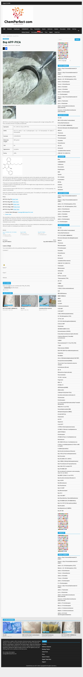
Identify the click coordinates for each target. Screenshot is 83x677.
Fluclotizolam (61, 397)
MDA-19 (60, 382)
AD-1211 (60, 280)
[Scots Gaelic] (64, 55)
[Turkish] (67, 57)
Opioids (44, 29)
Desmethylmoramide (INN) (64, 409)
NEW (4, 29)
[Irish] (59, 49)
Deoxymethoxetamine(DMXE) (65, 360)
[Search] (78, 30)
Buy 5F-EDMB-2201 (62, 468)
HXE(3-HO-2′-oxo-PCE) (63, 406)
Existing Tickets (46, 649)
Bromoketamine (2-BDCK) (64, 331)
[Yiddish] (63, 58)
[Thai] (66, 57)
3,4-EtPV (60, 303)
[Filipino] (67, 44)
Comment (5, 250)
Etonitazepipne (66, 91)
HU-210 (29, 301)
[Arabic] (61, 43)
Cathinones (49, 29)
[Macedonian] (64, 50)
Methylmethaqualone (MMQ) (65, 411)
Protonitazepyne (62, 138)
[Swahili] (59, 57)
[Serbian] (64, 53)
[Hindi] (62, 47)
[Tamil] (63, 57)
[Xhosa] (62, 58)
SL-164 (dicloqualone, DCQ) (69, 76)
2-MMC (59, 283)
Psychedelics (37, 29)
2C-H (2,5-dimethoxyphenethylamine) (67, 321)
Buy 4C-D (60, 493)
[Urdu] (58, 58)
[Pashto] (67, 52)
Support (51, 32)
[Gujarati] (66, 46)
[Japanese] (62, 49)
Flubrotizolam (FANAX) (63, 348)
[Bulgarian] (64, 43)
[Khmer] (66, 49)
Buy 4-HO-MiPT (61, 495)
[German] (63, 46)
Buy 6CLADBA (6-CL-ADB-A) (64, 458)
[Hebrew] (61, 47)
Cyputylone (60, 353)
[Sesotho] (67, 53)
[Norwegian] (66, 52)
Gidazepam (60, 286)
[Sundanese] (58, 57)
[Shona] (66, 53)
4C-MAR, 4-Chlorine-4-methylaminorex (67, 429)
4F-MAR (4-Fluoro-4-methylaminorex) (67, 437)
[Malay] (58, 52)
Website (5, 277)
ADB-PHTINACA (61, 432)
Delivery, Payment (25, 32)
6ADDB (59, 301)
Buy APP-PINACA (41, 232)
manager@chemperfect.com (25, 212)
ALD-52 (59, 419)
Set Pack (74, 29)
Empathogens (17, 29)
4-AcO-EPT (60, 424)
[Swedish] (61, 57)
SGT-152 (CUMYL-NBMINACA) (11, 301)
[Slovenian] (62, 55)
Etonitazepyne (61, 434)
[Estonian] (66, 44)
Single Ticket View (46, 659)
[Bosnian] (63, 43)
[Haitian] (67, 46)
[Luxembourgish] (63, 50)
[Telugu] (64, 57)
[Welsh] (61, 58)
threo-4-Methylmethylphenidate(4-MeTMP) (68, 358)
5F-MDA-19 (60, 385)
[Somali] (66, 55)
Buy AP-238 (60, 510)
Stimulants (9, 29)
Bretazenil (60, 148)
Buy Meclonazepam (62, 490)
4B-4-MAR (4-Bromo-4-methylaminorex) (67, 442)
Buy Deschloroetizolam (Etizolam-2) (66, 478)
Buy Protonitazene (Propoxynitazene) (67, 463)
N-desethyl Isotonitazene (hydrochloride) (68, 333)
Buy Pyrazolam (61, 456)
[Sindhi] (58, 55)
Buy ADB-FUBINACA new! (50, 240)
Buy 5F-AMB (23, 232)
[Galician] (62, 46)
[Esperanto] (64, 44)
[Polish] (59, 53)
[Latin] (59, 50)
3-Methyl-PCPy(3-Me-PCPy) (64, 392)
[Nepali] (64, 52)
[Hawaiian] (59, 47)
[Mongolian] (62, 52)
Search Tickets (46, 656)
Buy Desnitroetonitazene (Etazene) (66, 451)
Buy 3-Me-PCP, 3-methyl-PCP (65, 466)
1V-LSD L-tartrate (62, 377)
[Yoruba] (64, 58)
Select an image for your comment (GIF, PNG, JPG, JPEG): (16, 285)
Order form (15, 199)
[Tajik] (62, 57)
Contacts (41, 32)
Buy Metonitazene (62, 483)
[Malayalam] (67, 50)
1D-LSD (59, 117)
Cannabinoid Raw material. (47, 301)
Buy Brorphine (61, 505)
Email (4, 272)
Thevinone (60, 133)
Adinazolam (60, 270)
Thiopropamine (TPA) (63, 278)
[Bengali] (62, 43)
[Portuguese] (61, 53)
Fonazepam (60, 265)
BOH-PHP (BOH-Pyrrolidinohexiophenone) (68, 350)
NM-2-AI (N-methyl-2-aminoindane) (66, 120)
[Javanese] (63, 49)
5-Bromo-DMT (61, 323)
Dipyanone (60, 421)
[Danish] (61, 44)
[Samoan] (63, 55)
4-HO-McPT (61, 311)
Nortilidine (60, 355)
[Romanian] (63, 53)
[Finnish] (58, 46)
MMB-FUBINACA (62, 296)
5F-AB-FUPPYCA (62, 414)
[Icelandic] (66, 47)
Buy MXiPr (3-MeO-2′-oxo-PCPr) (66, 475)
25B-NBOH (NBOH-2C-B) (63, 328)
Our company (34, 32)
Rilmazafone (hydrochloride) (65, 372)
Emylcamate (61, 416)
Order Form (57, 32)
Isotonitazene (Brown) (63, 367)
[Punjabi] (62, 53)
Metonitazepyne (62, 135)
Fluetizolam (65, 101)
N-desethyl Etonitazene (63, 122)
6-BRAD (59, 340)
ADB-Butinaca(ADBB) (63, 387)
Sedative (56, 29)
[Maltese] (59, 52)
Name (5, 267)
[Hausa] (58, 47)
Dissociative (62, 29)
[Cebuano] (67, 43)
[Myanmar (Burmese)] (63, 52)
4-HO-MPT (60, 308)
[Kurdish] (58, 50)
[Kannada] (64, 49)
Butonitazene (61, 439)
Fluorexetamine (61, 374)
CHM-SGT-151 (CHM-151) (64, 153)
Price (46, 32)
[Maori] (61, 52)
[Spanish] (67, 55)
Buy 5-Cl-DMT (61, 488)
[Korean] (67, 49)
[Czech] (59, 44)
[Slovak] (61, 55)
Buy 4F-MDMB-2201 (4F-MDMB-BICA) (67, 500)
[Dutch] (62, 44)
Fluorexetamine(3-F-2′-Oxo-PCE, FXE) (67, 343)
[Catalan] (66, 43)
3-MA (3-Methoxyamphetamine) (65, 313)
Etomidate (64, 86)
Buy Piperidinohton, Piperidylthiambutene (68, 498)
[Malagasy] (66, 50)
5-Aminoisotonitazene (63, 306)
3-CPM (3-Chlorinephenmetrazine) (66, 426)
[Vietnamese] (59, 58)
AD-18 (59, 369)
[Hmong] (63, 47)
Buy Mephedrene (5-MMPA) (64, 508)
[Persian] (58, 53)
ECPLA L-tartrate (62, 275)
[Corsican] (58, 44)
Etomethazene (66, 81)
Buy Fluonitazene (62, 485)
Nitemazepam (61, 268)
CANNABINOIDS (25, 29)
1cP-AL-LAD (61, 318)
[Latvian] (61, 50)
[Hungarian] (64, 47)
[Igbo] (67, 47)
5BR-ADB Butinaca (62, 293)
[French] (59, 46)
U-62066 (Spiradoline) (63, 448)
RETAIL (68, 29)
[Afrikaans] (58, 43)
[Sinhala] (59, 55)
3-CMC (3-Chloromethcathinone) (66, 288)
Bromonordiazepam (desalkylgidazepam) (68, 128)
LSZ (59, 291)
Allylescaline (61, 390)
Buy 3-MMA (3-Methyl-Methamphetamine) (68, 461)
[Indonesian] (58, 49)
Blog (31, 29)
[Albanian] (59, 43)
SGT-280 (60, 273)
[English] (63, 44)
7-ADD (59, 345)
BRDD (59, 298)
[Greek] (64, 46)
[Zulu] (66, 58)
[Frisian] (61, 46)
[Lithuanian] (62, 50)
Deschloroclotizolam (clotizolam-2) (66, 395)
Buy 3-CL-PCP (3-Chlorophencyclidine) (67, 503)
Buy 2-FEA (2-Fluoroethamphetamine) (67, 453)
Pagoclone (60, 380)
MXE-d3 (59, 130)
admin (6, 45)
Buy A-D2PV (61, 480)
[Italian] (61, 49)
